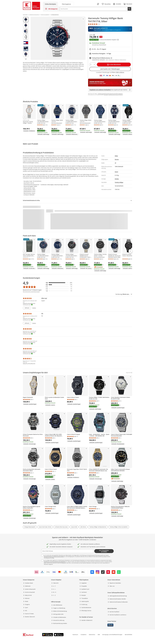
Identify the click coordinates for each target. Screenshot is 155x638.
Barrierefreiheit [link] (128, 634)
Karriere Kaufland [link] (114, 611)
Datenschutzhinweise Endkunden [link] (119, 602)
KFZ (26, 610)
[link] (66, 4)
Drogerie (27, 604)
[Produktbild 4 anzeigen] (25, 37)
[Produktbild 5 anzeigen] (25, 42)
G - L (54, 589)
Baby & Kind (28, 595)
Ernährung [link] (84, 604)
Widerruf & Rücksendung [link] (60, 611)
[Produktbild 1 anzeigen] (25, 19)
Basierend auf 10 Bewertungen (32, 290)
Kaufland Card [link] (85, 589)
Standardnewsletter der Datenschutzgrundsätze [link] (54, 556)
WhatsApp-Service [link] (86, 610)
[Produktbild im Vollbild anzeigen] (58, 38)
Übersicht (55, 583)
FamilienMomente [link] (86, 607)
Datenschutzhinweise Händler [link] (118, 599)
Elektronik (27, 586)
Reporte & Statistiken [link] (115, 583)
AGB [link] (99, 634)
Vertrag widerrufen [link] (58, 614)
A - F (54, 586)
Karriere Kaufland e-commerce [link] (118, 615)
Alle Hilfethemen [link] (57, 605)
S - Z (54, 595)
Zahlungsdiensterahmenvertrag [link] (118, 596)
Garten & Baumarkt (30, 589)
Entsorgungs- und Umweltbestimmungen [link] (112, 634)
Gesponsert (25, 120)
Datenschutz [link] (92, 634)
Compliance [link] (83, 634)
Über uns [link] (112, 586)
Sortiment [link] (84, 592)
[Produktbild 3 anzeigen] (25, 31)
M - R (54, 592)
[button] (110, 40)
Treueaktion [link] (84, 598)
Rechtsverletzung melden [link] (60, 623)
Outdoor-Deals (29, 583)
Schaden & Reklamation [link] (59, 617)
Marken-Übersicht (30, 616)
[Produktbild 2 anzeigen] (25, 25)
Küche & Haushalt (30, 592)
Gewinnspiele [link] (85, 601)
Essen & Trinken (29, 613)
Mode (26, 601)
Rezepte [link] (83, 595)
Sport (26, 607)
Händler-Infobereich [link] (86, 620)
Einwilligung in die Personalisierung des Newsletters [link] (55, 561)
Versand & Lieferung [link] (58, 620)
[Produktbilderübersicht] (26, 38)
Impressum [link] (75, 634)
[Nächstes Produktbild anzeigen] (26, 59)
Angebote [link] (84, 583)
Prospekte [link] (84, 586)
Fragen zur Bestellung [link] (59, 608)
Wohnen (27, 598)
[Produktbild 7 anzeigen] (25, 54)
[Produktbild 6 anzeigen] (25, 48)
